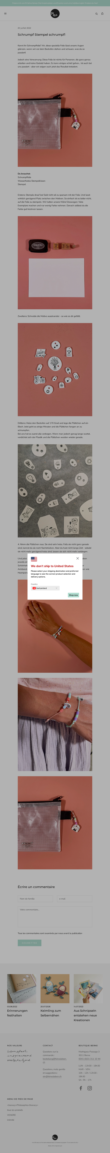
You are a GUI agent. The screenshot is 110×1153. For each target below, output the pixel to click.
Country (34, 584)
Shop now (73, 595)
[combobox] (40, 588)
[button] (77, 559)
